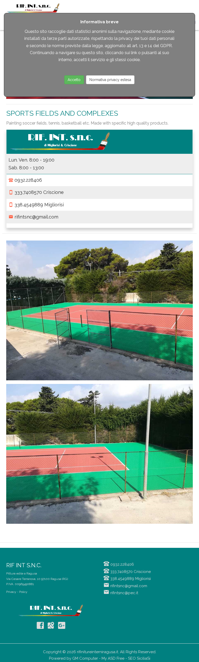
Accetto (74, 80)
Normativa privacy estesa (110, 80)
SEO (132, 658)
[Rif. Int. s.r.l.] (99, 310)
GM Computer (85, 658)
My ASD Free (113, 658)
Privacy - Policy (16, 592)
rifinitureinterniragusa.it (97, 652)
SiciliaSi (143, 658)
